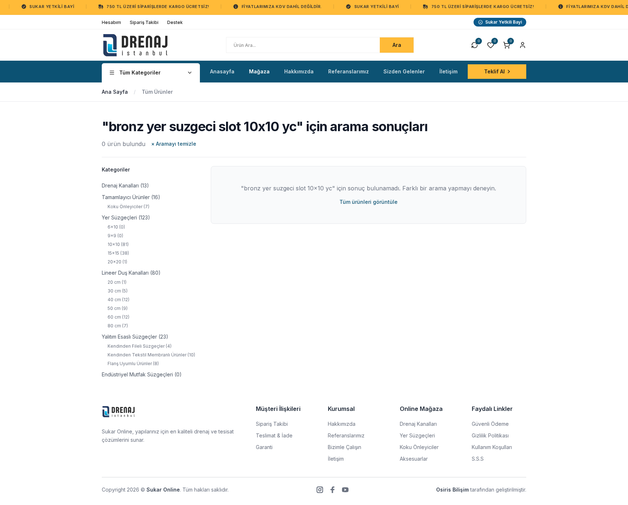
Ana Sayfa (115, 92)
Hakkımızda (341, 424)
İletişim (336, 459)
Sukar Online (163, 489)
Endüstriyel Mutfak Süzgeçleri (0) (142, 374)
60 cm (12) (118, 317)
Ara (396, 45)
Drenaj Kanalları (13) (125, 185)
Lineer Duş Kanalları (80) (131, 273)
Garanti (264, 447)
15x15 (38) (118, 253)
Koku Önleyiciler (419, 447)
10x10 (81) (118, 244)
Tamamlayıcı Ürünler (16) (131, 197)
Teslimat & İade (274, 435)
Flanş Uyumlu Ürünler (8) (133, 363)
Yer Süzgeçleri (417, 435)
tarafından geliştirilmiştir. (481, 489)
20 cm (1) (117, 282)
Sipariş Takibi (272, 424)
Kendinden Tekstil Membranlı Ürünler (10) (151, 354)
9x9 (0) (115, 235)
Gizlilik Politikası (490, 435)
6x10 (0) (116, 227)
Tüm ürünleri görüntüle (368, 202)
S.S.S (478, 459)
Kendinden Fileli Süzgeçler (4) (140, 346)
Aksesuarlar (414, 459)
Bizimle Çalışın (344, 447)
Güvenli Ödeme (490, 424)
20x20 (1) (117, 261)
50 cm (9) (118, 308)
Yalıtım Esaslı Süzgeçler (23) (135, 337)
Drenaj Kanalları (418, 424)
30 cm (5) (118, 291)
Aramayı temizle (173, 144)
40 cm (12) (118, 299)
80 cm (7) (118, 325)
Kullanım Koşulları (492, 447)
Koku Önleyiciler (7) (128, 206)
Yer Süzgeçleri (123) (126, 217)
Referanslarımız (346, 435)
